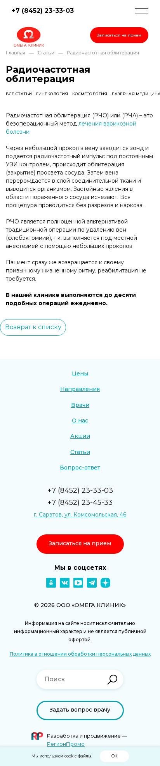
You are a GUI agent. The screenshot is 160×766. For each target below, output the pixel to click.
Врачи (80, 404)
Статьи (80, 451)
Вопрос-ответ (80, 467)
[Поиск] (112, 679)
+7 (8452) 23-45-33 (80, 503)
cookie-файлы (77, 756)
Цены (80, 373)
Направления (80, 389)
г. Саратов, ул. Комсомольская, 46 (80, 514)
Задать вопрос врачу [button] (80, 709)
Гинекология (52, 93)
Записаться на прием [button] (119, 35)
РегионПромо (66, 744)
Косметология (89, 93)
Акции (80, 436)
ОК (114, 756)
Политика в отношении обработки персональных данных (80, 654)
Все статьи (19, 93)
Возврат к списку (33, 327)
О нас (80, 420)
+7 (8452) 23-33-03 (43, 10)
